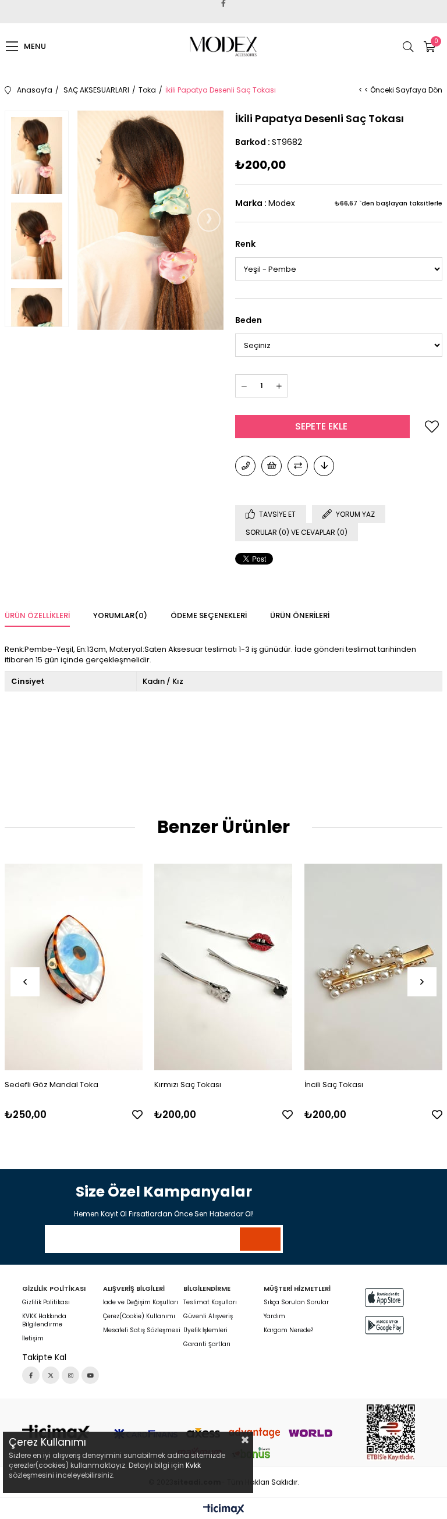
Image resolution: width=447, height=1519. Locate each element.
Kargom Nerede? (288, 1330)
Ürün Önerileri (299, 615)
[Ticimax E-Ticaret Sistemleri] (223, 1510)
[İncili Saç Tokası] (373, 966)
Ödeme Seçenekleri (209, 615)
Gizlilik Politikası (46, 1302)
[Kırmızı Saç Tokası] (223, 966)
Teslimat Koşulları (210, 1302)
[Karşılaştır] (298, 466)
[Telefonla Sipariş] (245, 466)
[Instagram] (70, 1375)
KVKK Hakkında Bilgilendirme (44, 1320)
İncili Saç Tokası (333, 1084)
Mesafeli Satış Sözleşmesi (141, 1330)
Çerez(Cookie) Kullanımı (139, 1316)
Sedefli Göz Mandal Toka (51, 1084)
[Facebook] (31, 1375)
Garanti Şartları (206, 1344)
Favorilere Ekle (137, 1114)
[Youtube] (90, 1375)
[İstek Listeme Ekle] (271, 466)
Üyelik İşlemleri (205, 1330)
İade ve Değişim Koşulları (140, 1302)
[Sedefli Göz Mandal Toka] (74, 966)
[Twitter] (50, 1375)
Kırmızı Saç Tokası (187, 1084)
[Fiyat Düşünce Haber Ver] (324, 466)
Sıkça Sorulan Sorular (296, 1302)
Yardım (274, 1316)
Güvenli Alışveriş (208, 1316)
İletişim (33, 1339)
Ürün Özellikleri (37, 615)
